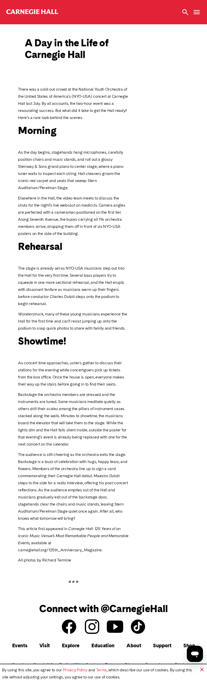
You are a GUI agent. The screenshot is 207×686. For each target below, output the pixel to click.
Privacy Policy (75, 670)
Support (162, 645)
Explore (71, 645)
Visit (44, 645)
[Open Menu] (197, 12)
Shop (189, 645)
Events (20, 645)
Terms (101, 670)
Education (102, 645)
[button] (202, 670)
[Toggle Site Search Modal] (185, 12)
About (133, 645)
